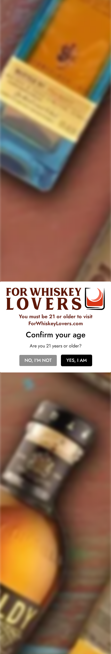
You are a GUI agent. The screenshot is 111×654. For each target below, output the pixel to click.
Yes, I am (76, 360)
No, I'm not (38, 360)
